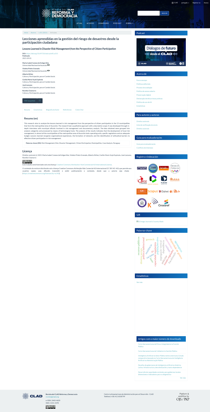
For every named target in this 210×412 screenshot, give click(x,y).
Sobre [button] (129, 23)
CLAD (176, 3)
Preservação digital (143, 95)
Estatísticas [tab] (38, 110)
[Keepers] (152, 203)
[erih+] (174, 191)
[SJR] (141, 191)
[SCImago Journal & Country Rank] (149, 221)
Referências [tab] (67, 110)
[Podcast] (161, 52)
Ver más (139, 282)
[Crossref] (163, 203)
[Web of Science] (152, 180)
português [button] (184, 3)
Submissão (103, 23)
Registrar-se (196, 3)
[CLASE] (141, 180)
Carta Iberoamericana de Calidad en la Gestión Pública (157, 351)
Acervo (90, 23)
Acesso (206, 3)
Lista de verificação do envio (147, 125)
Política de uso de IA (144, 102)
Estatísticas (140, 106)
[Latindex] (163, 168)
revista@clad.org (52, 397)
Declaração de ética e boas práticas (149, 98)
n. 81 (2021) (43, 33)
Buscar (164, 13)
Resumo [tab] (27, 110)
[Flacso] (163, 180)
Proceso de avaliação (144, 87)
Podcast (117, 23)
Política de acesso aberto (145, 91)
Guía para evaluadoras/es (146, 144)
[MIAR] (141, 168)
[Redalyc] (174, 168)
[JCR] (141, 203)
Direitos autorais (142, 121)
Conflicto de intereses (144, 148)
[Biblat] (174, 180)
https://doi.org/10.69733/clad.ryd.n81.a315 (42, 53)
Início (26, 33)
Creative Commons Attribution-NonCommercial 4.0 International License (84, 165)
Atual (79, 23)
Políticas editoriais (143, 84)
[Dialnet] (163, 191)
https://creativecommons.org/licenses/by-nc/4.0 (41, 173)
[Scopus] (152, 191)
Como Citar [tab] (79, 110)
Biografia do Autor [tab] (52, 110)
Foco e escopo (141, 80)
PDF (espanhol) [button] (29, 101)
